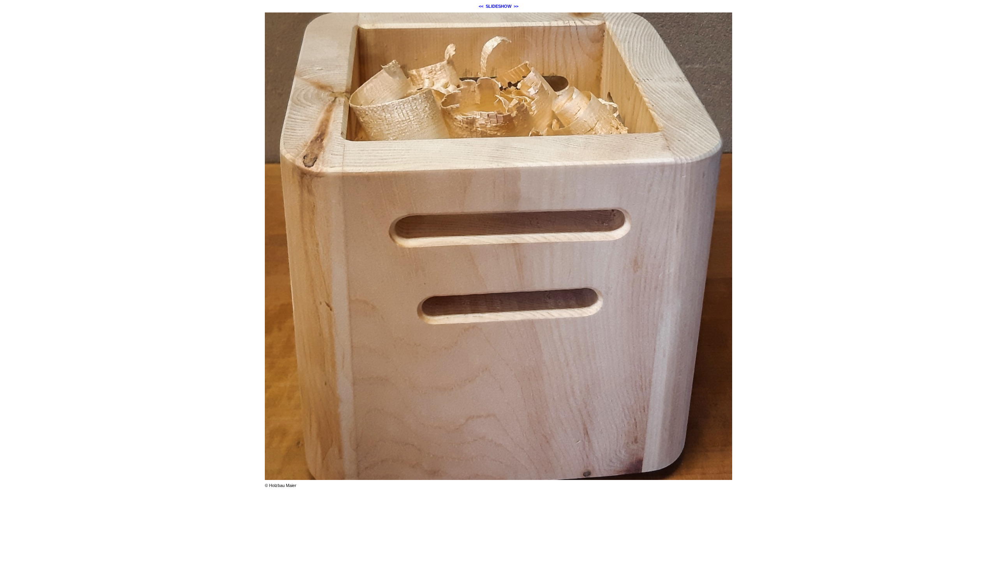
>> (516, 6)
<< (481, 6)
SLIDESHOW (498, 6)
